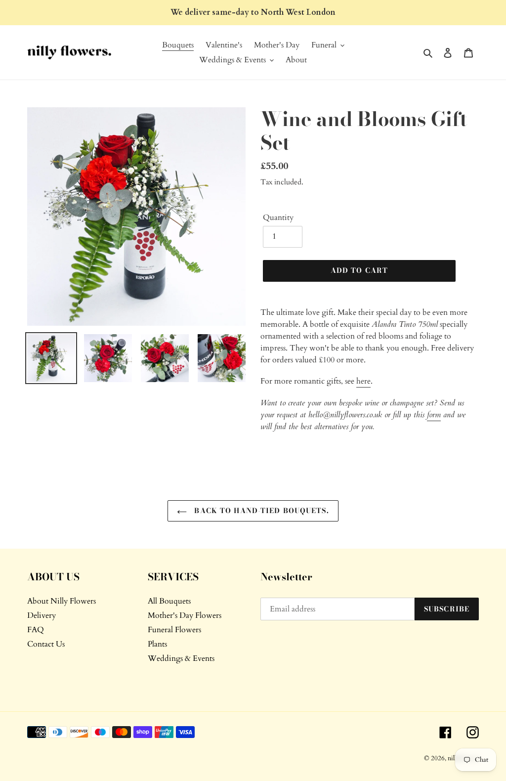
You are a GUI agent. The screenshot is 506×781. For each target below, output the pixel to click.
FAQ (35, 629)
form (434, 414)
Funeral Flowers (174, 629)
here (363, 381)
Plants (157, 644)
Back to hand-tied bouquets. (260, 510)
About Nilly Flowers (61, 601)
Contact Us (46, 644)
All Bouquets (169, 601)
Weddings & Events (181, 658)
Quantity (278, 217)
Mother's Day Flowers (184, 615)
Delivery (41, 615)
